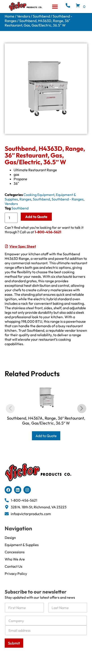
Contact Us (13, 566)
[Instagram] (27, 489)
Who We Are (15, 559)
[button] (55, 6)
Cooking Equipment (38, 194)
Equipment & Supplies (22, 545)
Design (10, 537)
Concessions (15, 552)
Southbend (41, 16)
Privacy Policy (16, 573)
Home (9, 16)
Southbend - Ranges (68, 199)
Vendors (23, 16)
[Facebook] (8, 489)
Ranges (25, 199)
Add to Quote (36, 216)
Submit (14, 643)
